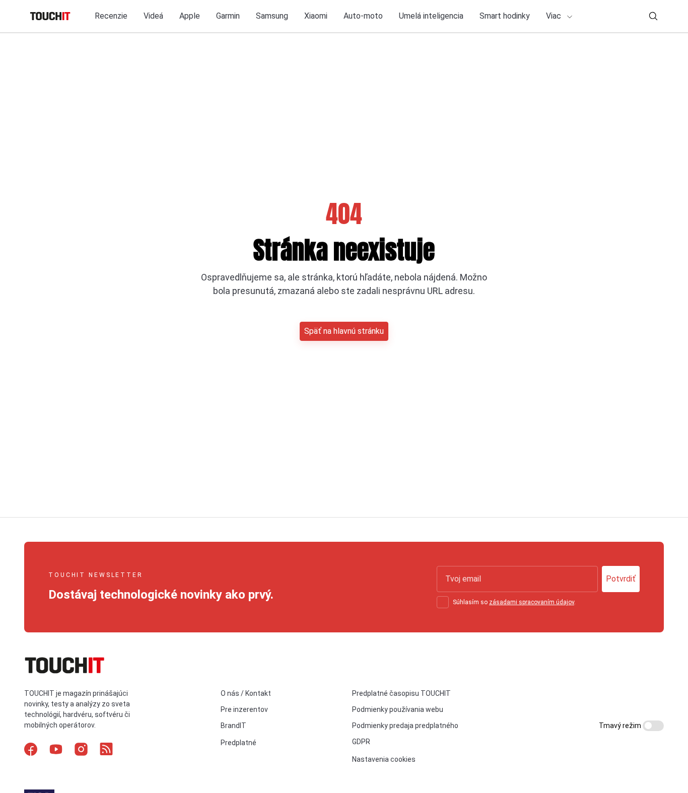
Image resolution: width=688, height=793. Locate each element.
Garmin (228, 16)
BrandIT (233, 726)
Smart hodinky (504, 16)
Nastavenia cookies (384, 759)
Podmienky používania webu (397, 709)
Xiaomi (315, 16)
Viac (554, 16)
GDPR (361, 742)
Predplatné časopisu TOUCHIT (401, 693)
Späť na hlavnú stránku (344, 331)
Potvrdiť (621, 579)
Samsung (272, 16)
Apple (189, 16)
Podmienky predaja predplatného (405, 726)
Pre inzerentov (244, 709)
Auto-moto (363, 16)
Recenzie (111, 16)
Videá (153, 16)
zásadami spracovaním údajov (531, 602)
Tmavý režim (621, 726)
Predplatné (238, 743)
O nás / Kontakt (246, 693)
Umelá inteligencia (431, 16)
